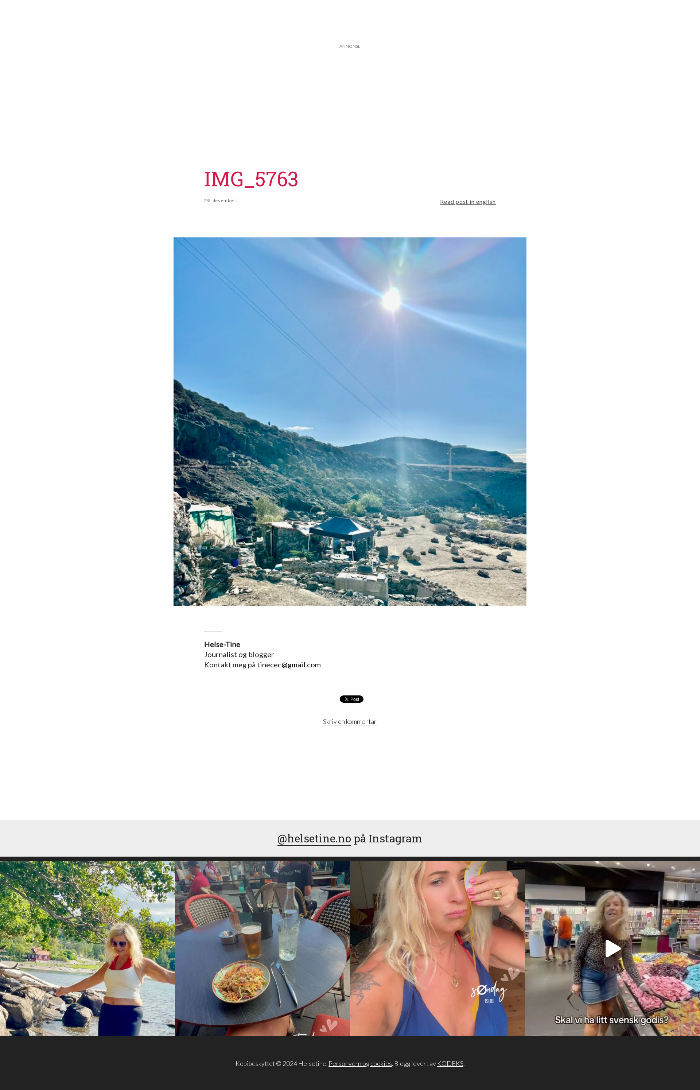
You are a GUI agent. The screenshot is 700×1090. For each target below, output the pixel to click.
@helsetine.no (314, 838)
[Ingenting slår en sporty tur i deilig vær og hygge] (87, 948)
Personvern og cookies (360, 1063)
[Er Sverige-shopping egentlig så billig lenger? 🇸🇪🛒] (612, 948)
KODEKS (450, 1063)
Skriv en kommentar (350, 721)
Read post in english (468, 201)
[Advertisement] (350, 101)
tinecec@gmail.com (289, 664)
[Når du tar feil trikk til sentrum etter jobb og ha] (262, 948)
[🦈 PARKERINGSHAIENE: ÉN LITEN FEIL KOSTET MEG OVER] (437, 948)
